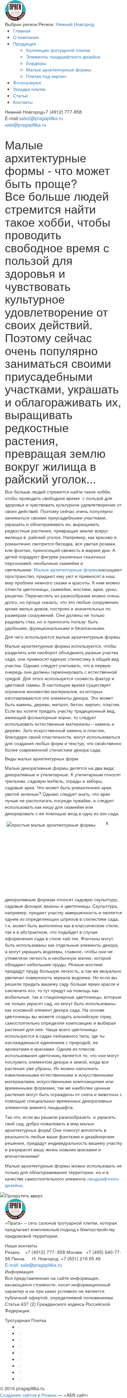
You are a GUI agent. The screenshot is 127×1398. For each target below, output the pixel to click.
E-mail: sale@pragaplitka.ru (33, 1265)
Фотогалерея (27, 82)
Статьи (20, 95)
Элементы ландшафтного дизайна (63, 56)
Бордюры (36, 63)
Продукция (24, 43)
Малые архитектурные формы (58, 69)
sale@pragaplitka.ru (25, 124)
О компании (26, 37)
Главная (22, 30)
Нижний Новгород (75, 24)
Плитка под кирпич (46, 76)
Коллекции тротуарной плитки (58, 50)
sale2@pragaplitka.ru (41, 118)
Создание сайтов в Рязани (28, 1395)
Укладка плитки (29, 89)
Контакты (23, 102)
